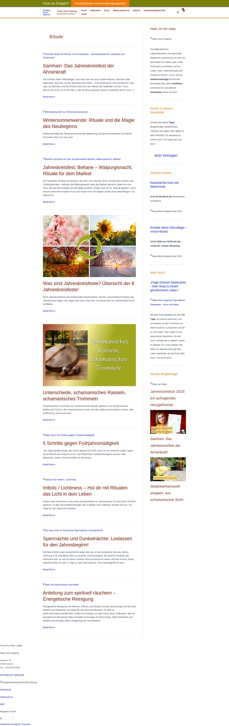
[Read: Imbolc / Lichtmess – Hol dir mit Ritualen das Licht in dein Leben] (59, 479)
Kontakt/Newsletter (154, 11)
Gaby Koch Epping (67, 11)
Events (136, 11)
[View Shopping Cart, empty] (184, 12)
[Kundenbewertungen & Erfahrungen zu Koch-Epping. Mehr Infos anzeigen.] (24, 686)
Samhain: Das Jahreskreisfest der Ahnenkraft (165, 445)
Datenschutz (6, 697)
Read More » (49, 96)
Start (84, 11)
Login (84, 14)
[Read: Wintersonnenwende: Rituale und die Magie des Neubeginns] (65, 112)
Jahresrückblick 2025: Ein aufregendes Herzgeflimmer (167, 398)
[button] (100, 3)
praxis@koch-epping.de (12, 675)
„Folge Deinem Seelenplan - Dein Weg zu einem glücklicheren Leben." (168, 286)
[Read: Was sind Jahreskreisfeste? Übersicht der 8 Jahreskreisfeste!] (89, 246)
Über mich (95, 11)
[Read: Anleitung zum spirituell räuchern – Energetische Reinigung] (61, 584)
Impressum (5, 689)
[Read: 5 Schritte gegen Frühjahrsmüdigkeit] (69, 435)
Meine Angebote (121, 11)
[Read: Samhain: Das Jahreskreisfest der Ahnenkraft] (89, 55)
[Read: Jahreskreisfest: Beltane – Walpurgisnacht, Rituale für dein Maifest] (82, 159)
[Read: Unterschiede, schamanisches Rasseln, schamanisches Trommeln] (89, 355)
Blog (106, 11)
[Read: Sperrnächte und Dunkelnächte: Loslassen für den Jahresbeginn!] (73, 530)
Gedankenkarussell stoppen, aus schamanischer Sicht (166, 493)
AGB (2, 704)
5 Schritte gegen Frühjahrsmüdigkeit (81, 443)
